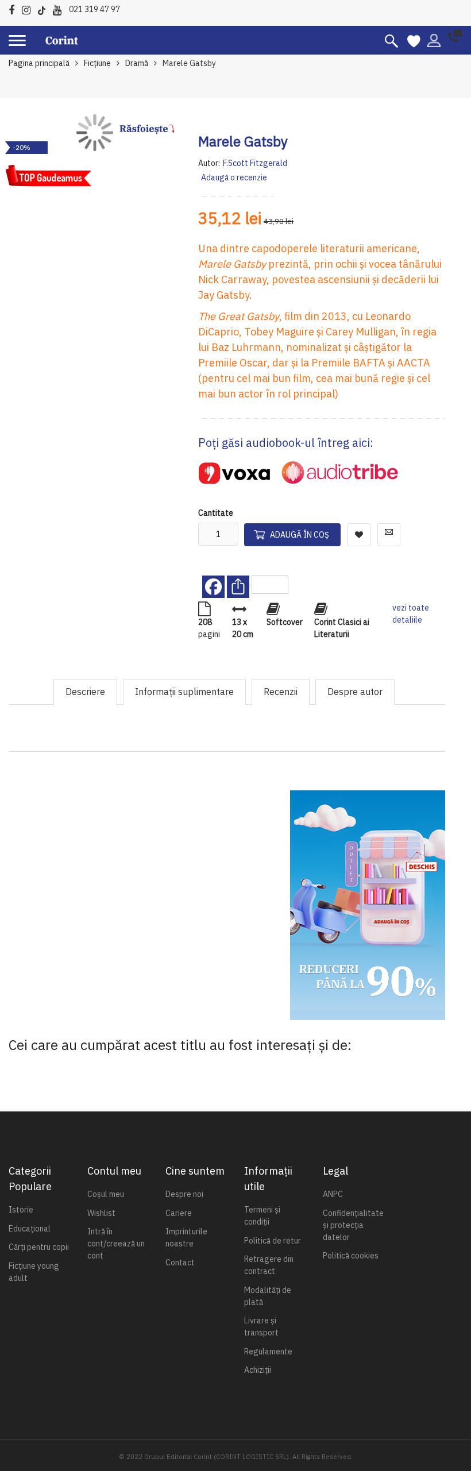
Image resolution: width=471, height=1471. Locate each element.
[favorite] (414, 40)
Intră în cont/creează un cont (116, 1243)
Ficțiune (97, 63)
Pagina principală (39, 63)
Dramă (136, 63)
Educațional (30, 1228)
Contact (180, 1262)
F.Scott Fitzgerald (255, 163)
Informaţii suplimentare (184, 691)
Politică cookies (351, 1255)
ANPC (333, 1194)
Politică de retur (272, 1241)
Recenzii (281, 691)
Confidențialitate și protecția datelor (353, 1225)
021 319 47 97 (94, 9)
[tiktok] (44, 8)
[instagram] (29, 8)
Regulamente (268, 1351)
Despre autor (355, 691)
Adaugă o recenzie (234, 177)
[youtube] (60, 8)
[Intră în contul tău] (434, 39)
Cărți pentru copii (39, 1247)
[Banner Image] (367, 905)
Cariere (178, 1213)
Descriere (85, 691)
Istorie (21, 1209)
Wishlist (101, 1213)
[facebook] (14, 8)
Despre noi (184, 1194)
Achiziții (257, 1370)
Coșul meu (105, 1194)
